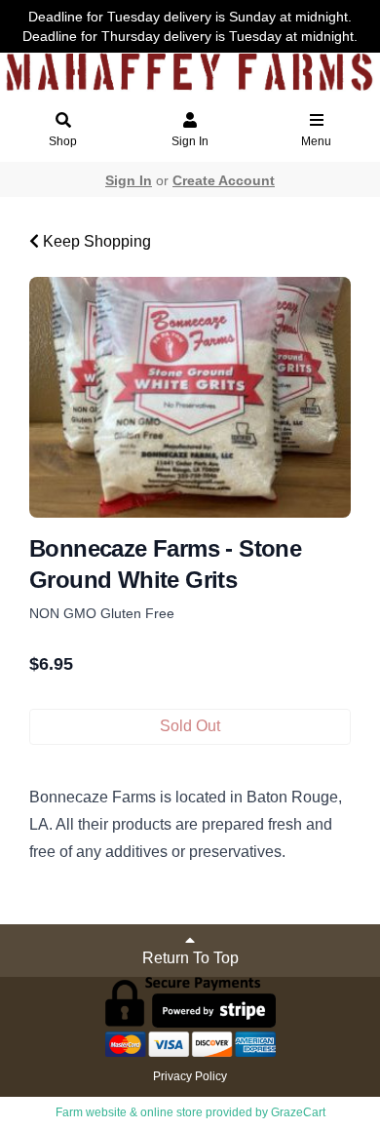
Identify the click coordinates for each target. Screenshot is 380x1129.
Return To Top (190, 958)
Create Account (223, 180)
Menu (316, 141)
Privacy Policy (190, 1076)
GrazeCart (298, 1112)
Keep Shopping (95, 241)
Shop (63, 141)
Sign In (190, 141)
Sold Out (190, 726)
